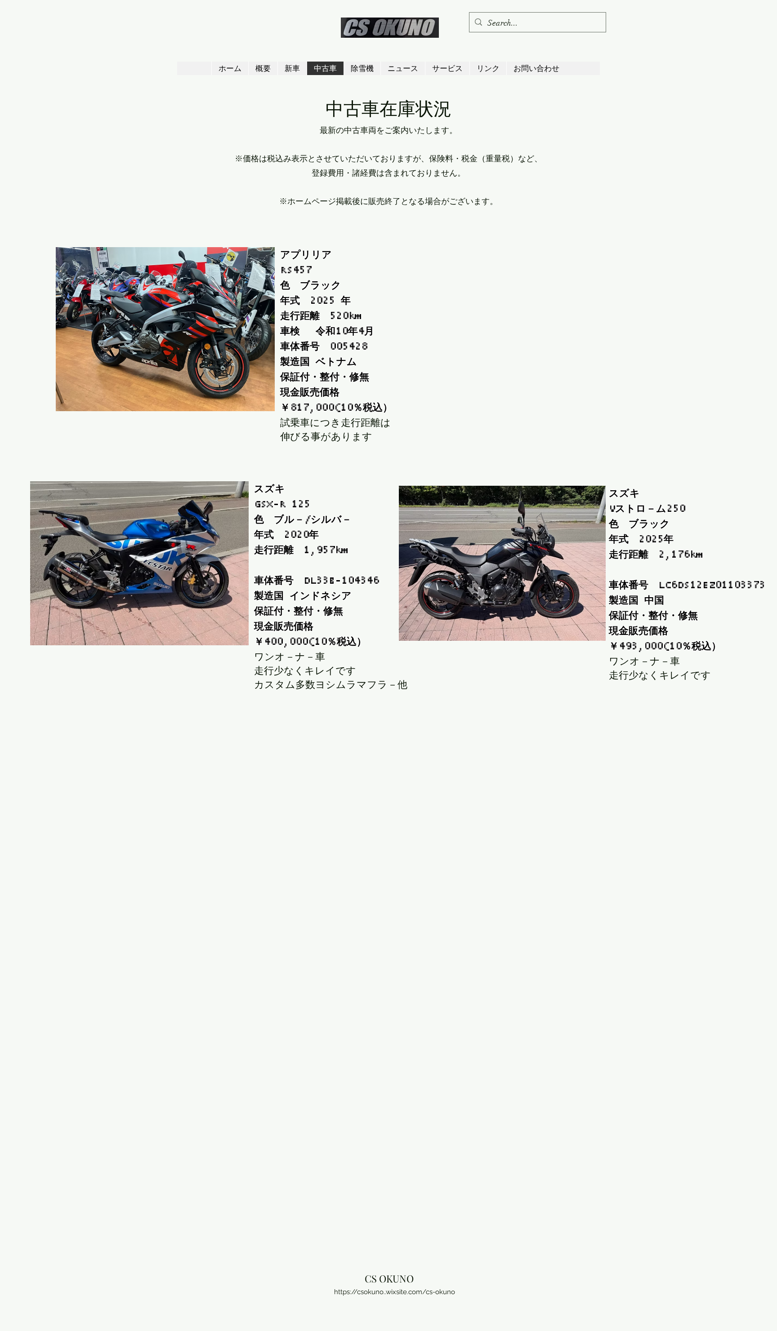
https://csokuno (359, 1292)
